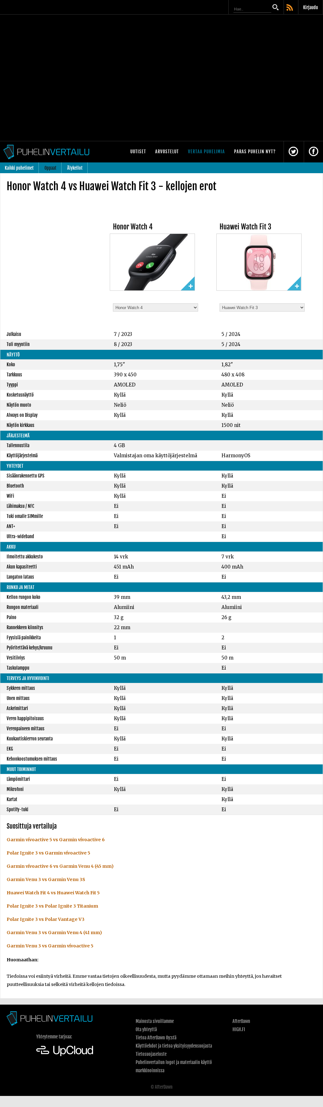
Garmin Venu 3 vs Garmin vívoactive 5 (50, 946)
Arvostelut (167, 151)
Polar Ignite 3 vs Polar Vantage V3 (46, 919)
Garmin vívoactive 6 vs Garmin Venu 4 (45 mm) (60, 866)
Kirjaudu (310, 7)
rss (290, 8)
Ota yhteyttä (146, 1029)
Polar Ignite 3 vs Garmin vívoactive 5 (48, 853)
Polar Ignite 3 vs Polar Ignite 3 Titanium (52, 906)
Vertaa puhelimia (206, 151)
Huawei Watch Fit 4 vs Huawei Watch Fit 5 (53, 893)
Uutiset (138, 151)
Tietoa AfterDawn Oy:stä (156, 1037)
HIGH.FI (238, 1029)
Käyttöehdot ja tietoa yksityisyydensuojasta (174, 1046)
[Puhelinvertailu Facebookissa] (313, 152)
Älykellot (75, 168)
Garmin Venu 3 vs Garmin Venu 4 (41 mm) (54, 932)
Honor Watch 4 (133, 226)
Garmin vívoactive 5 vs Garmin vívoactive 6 (56, 839)
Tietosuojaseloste (151, 1054)
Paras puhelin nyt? (255, 151)
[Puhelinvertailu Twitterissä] (293, 152)
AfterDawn (241, 1021)
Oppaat (50, 168)
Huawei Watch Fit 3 (245, 226)
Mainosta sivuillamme (155, 1021)
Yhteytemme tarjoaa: (54, 1036)
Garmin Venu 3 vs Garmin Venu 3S (46, 879)
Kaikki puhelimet (19, 168)
